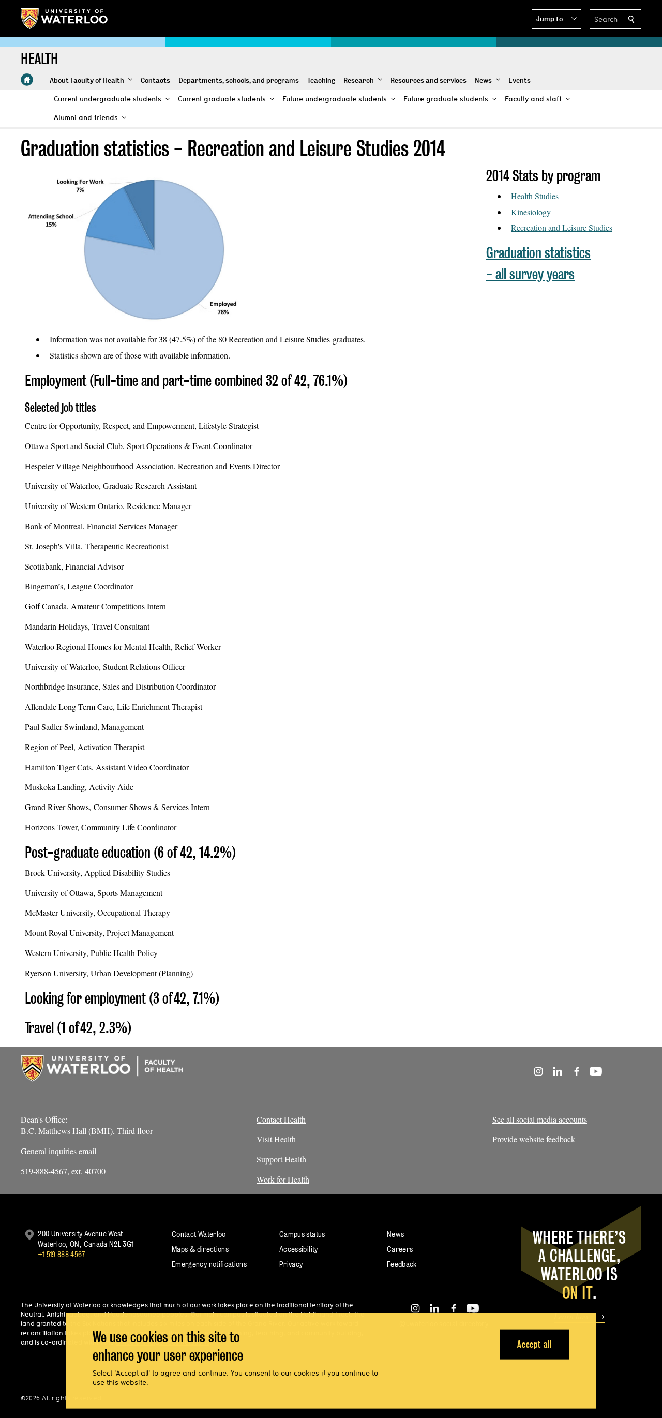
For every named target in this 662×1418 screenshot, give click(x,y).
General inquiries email (58, 1150)
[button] (556, 19)
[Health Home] (27, 79)
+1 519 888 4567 (61, 1254)
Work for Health (283, 1179)
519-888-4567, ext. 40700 (63, 1171)
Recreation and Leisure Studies (561, 227)
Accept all (534, 1343)
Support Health (281, 1159)
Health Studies (535, 195)
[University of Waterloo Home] (65, 18)
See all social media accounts (539, 1119)
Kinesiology (531, 211)
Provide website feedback (533, 1138)
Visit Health (276, 1138)
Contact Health (281, 1119)
